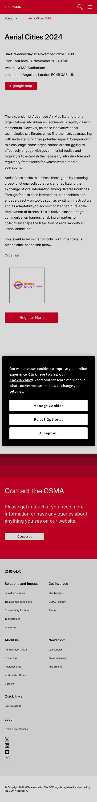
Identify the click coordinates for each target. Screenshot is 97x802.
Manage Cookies (48, 405)
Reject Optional (48, 419)
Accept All (48, 433)
